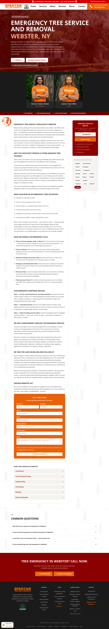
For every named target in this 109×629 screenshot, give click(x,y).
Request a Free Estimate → (91, 603)
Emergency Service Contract (37, 60)
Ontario (77, 177)
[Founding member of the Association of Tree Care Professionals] (26, 6)
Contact (81, 6)
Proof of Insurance (41, 626)
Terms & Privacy (30, 626)
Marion (85, 173)
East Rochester (87, 163)
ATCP (81, 626)
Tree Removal (44, 591)
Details (18, 437)
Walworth (92, 184)
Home (33, 6)
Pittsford (85, 180)
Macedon (77, 173)
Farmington (85, 167)
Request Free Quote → (40, 454)
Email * (18, 417)
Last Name (43, 404)
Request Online (85, 139)
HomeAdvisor (64, 626)
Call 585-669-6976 (44, 574)
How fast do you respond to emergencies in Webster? (54, 526)
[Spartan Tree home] (22, 590)
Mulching (44, 605)
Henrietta (78, 170)
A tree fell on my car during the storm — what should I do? (54, 538)
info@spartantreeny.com (91, 594)
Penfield (92, 177)
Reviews (62, 6)
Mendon (92, 173)
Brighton (77, 163)
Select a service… (22, 433)
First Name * (19, 404)
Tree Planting (44, 602)
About (52, 6)
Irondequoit (86, 170)
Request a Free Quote (65, 574)
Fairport (77, 167)
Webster (77, 187)
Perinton (77, 180)
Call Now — (19, 60)
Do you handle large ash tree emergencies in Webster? (54, 544)
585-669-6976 (86, 134)
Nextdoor (56, 626)
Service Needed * (20, 430)
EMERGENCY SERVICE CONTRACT (98, 1)
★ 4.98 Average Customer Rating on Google (24, 65)
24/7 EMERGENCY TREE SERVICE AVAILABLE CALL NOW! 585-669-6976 (54, 1)
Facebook (50, 626)
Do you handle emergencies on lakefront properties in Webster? (54, 532)
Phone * (18, 410)
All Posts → (59, 606)
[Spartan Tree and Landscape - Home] (13, 6)
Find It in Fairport (73, 626)
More (72, 6)
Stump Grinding (44, 599)
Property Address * (21, 424)
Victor (85, 184)
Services (43, 6)
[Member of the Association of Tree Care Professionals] (22, 606)
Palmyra (84, 177)
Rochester (78, 184)
